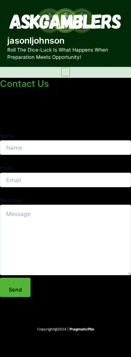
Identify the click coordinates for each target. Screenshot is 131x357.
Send (15, 289)
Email (6, 168)
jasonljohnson (35, 40)
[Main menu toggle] (65, 72)
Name (7, 136)
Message (11, 200)
